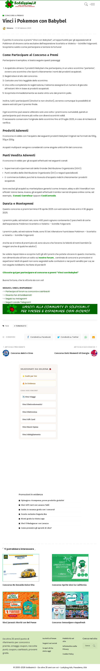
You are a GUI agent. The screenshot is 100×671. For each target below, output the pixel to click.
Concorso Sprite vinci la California (69, 585)
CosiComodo (48, 195)
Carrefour (27, 195)
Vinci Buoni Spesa (30, 427)
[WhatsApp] (85, 337)
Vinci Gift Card (28, 419)
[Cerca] (85, 4)
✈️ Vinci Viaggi (29, 397)
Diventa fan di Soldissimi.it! (18, 295)
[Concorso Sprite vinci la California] (70, 567)
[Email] (93, 337)
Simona (10, 28)
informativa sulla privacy (50, 483)
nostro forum (46, 257)
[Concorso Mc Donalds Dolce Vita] (21, 567)
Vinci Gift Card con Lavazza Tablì (35, 505)
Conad (17, 195)
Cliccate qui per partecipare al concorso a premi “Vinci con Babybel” (41, 272)
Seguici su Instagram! (16, 298)
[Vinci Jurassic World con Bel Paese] (21, 605)
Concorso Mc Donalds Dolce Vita (19, 585)
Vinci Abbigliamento (31, 434)
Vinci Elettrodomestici (32, 404)
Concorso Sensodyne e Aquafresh (68, 622)
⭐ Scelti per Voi (29, 376)
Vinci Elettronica (29, 412)
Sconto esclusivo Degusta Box (34, 514)
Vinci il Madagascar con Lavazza (35, 523)
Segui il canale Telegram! (18, 302)
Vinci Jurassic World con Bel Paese (19, 622)
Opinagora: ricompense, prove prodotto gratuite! (42, 500)
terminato (21, 326)
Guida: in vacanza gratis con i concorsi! (38, 510)
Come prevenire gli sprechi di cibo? (36, 528)
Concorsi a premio (14, 15)
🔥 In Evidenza (28, 383)
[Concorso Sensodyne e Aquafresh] (70, 605)
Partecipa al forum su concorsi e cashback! (27, 291)
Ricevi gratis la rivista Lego (33, 519)
